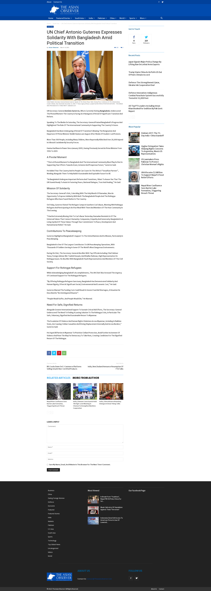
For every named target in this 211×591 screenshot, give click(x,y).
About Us (154, 589)
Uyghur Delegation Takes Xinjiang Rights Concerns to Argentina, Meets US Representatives (152, 150)
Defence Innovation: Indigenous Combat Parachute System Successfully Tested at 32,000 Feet (146, 95)
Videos (50, 552)
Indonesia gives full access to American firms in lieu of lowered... (111, 520)
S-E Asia (51, 529)
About (49, 2)
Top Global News (54, 544)
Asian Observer (54, 47)
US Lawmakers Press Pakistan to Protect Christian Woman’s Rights (152, 162)
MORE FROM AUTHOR (86, 378)
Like (134, 36)
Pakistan (101, 18)
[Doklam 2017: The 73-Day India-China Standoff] (134, 137)
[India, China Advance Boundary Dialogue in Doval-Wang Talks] (111, 391)
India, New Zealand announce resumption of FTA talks (105, 368)
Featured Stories (63, 18)
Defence (51, 502)
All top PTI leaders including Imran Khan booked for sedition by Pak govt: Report (146, 108)
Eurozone (51, 506)
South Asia (79, 18)
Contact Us (58, 2)
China (112, 18)
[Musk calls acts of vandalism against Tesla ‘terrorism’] (93, 510)
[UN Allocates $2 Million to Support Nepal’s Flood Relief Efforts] (134, 176)
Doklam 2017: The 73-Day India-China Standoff (152, 134)
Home (50, 18)
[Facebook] (159, 2)
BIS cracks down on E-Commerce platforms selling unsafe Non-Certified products (64, 368)
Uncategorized (53, 548)
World (122, 18)
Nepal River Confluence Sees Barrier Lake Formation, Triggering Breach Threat (57, 404)
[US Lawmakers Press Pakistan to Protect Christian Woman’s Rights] (134, 163)
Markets (51, 521)
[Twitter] (162, 2)
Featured (51, 510)
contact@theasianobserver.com (99, 579)
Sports (132, 18)
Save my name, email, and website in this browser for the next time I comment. (80, 465)
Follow (146, 36)
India (91, 18)
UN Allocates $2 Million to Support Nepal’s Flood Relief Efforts (152, 175)
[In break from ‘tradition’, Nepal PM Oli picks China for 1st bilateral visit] (93, 499)
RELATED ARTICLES (58, 378)
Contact (161, 589)
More (142, 18)
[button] (161, 18)
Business (51, 490)
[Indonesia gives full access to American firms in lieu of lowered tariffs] (93, 521)
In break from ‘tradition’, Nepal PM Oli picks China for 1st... (110, 499)
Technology (52, 541)
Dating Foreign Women (56, 498)
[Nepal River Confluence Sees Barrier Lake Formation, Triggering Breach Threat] (59, 391)
